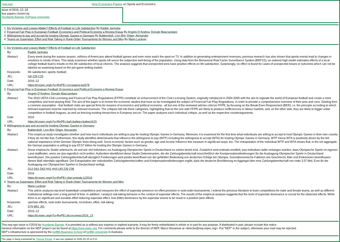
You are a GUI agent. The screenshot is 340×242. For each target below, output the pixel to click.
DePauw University (37, 17)
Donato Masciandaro (164, 31)
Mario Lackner (137, 39)
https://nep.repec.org (84, 228)
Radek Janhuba (110, 28)
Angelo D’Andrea (139, 31)
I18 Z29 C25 (35, 76)
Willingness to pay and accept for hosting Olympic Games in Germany (50, 35)
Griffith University (97, 231)
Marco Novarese (171, 228)
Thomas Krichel (44, 239)
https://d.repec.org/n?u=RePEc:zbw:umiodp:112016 (60, 177)
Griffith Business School (67, 231)
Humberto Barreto (13, 17)
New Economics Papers (107, 4)
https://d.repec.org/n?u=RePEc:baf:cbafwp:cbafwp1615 (62, 121)
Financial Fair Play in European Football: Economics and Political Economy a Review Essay (65, 31)
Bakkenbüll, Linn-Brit (112, 35)
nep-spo (7, 4)
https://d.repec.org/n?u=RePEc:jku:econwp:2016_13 (60, 215)
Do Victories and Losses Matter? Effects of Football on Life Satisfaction (51, 28)
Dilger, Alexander (137, 35)
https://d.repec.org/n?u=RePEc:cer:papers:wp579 (58, 85)
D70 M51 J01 (36, 206)
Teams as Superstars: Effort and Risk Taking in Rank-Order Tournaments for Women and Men (65, 39)
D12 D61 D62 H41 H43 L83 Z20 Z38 (51, 168)
